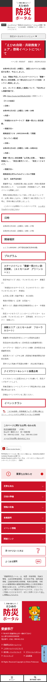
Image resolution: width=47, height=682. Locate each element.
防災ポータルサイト (25, 25)
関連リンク (9, 539)
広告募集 (29, 656)
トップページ (12, 25)
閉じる (42, 646)
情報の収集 (9, 507)
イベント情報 (37, 25)
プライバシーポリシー (34, 652)
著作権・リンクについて (12, 652)
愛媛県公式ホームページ (12, 645)
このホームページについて (13, 648)
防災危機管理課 (10, 429)
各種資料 (8, 518)
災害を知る (9, 486)
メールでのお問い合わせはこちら (17, 438)
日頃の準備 (9, 496)
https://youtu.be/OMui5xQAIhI (19, 96)
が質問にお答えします (44, 654)
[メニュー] (12, 678)
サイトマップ (8, 656)
